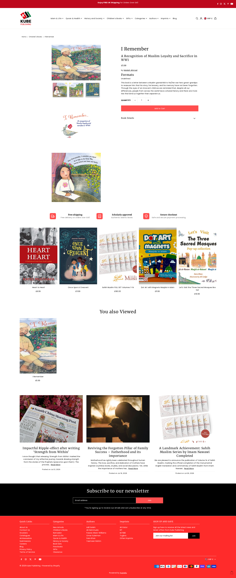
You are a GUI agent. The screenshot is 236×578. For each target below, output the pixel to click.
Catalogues (25, 535)
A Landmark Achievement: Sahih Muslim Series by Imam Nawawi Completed (184, 452)
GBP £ (210, 18)
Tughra (123, 535)
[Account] (201, 18)
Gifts (55, 549)
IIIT (121, 530)
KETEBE (123, 533)
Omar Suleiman (93, 535)
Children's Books (35, 37)
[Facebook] (217, 4)
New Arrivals (58, 527)
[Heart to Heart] (38, 256)
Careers (23, 544)
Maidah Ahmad (130, 70)
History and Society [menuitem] (93, 18)
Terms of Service (27, 552)
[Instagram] (221, 4)
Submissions (25, 541)
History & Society (60, 541)
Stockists (24, 533)
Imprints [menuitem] (165, 18)
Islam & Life (58, 535)
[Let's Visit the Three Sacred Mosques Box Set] (197, 256)
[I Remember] (38, 346)
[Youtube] (232, 4)
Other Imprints (126, 538)
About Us (24, 527)
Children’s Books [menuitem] (114, 18)
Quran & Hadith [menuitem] (73, 18)
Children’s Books (60, 530)
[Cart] (215, 18)
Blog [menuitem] (175, 18)
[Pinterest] (228, 4)
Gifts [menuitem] (128, 18)
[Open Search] (197, 18)
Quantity (126, 100)
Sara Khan (90, 538)
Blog (21, 546)
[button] (159, 118)
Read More (55, 464)
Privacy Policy (26, 549)
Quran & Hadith (60, 538)
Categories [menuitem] (140, 18)
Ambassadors (26, 538)
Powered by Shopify (51, 565)
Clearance (57, 552)
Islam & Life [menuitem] (56, 18)
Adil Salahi (90, 527)
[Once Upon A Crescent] (78, 256)
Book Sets (57, 544)
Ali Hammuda (92, 530)
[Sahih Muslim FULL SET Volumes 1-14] (118, 256)
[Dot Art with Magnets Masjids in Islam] (158, 256)
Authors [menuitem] (153, 18)
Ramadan (57, 533)
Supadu (123, 573)
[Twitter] (225, 4)
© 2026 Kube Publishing (30, 565)
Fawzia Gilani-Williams (96, 533)
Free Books (58, 546)
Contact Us (25, 530)
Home (24, 37)
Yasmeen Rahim (93, 541)
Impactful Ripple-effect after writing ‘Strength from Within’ (51, 450)
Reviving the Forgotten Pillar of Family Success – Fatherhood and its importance (118, 452)
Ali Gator (123, 527)
